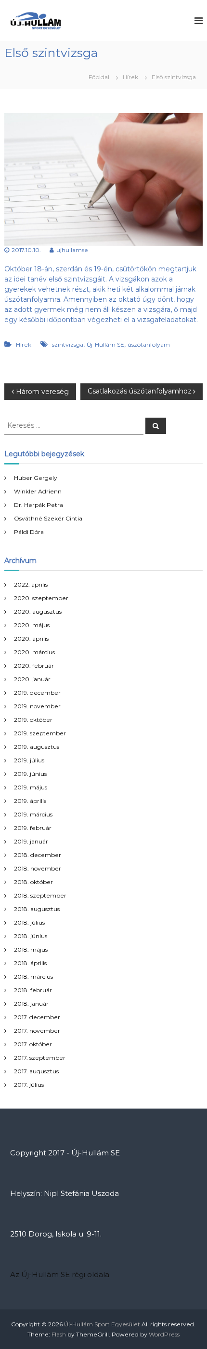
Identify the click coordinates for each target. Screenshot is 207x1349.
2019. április (30, 800)
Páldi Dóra (29, 531)
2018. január (31, 1003)
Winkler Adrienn (38, 491)
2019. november (37, 706)
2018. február (33, 990)
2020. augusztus (38, 611)
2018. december (37, 854)
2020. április (31, 638)
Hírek (130, 77)
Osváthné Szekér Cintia (48, 518)
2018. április (30, 963)
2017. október (33, 1044)
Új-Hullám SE (105, 344)
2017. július (29, 1084)
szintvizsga (67, 344)
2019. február (33, 827)
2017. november (37, 1030)
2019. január (31, 841)
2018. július (29, 922)
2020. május (32, 625)
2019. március (33, 814)
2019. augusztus (36, 746)
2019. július (29, 760)
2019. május (30, 787)
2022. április (31, 584)
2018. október (33, 881)
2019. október (33, 719)
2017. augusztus (36, 1071)
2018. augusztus (37, 909)
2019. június (30, 773)
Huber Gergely (35, 477)
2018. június (30, 936)
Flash (59, 1334)
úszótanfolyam (149, 344)
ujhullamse (72, 249)
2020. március (34, 652)
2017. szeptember (39, 1057)
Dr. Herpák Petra (38, 504)
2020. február (34, 665)
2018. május (31, 949)
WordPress (164, 1334)
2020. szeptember (41, 598)
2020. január (32, 679)
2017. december (37, 1017)
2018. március (33, 976)
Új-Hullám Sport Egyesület (102, 1324)
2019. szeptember (40, 733)
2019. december (37, 692)
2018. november (37, 868)
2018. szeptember (40, 895)
